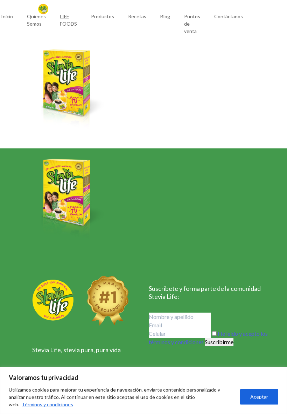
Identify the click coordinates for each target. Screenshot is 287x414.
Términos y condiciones (47, 404)
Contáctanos (228, 16)
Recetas (137, 16)
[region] (143, 390)
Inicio (7, 16)
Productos (102, 16)
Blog (165, 16)
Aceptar (259, 397)
